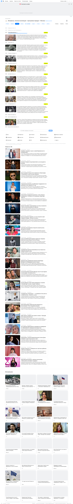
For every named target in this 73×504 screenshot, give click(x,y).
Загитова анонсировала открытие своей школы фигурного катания (32, 228)
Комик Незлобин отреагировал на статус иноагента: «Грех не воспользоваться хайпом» (34, 206)
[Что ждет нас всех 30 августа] (28, 477)
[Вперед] (71, 4)
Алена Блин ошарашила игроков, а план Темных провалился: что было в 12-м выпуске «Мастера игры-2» (33, 196)
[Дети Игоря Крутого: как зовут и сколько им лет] (60, 446)
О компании (4, 503)
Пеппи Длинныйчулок (12, 32)
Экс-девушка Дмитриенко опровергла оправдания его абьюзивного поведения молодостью (33, 327)
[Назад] (69, 4)
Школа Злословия (11, 114)
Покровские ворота (11, 63)
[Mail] (1, 1)
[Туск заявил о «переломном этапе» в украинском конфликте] (44, 493)
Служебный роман (11, 83)
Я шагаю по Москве (11, 53)
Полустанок (10, 42)
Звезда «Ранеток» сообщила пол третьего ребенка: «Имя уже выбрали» (33, 349)
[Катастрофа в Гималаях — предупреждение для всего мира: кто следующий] (12, 382)
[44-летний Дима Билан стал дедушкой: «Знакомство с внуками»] (12, 430)
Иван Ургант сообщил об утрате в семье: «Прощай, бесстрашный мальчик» (33, 316)
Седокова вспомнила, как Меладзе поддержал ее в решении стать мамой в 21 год (33, 184)
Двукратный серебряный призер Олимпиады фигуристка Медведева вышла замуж (32, 261)
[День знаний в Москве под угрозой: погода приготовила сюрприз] (44, 446)
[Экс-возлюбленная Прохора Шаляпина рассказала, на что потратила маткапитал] (12, 398)
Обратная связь (69, 503)
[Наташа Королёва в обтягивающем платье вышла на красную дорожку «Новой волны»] (44, 398)
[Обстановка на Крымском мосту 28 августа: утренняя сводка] (28, 414)
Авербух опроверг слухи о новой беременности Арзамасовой (33, 151)
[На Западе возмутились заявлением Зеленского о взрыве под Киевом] (60, 398)
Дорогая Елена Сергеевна (13, 126)
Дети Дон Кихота (11, 73)
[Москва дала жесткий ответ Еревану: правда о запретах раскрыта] (60, 382)
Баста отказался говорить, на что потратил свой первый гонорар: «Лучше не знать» (33, 217)
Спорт (67, 23)
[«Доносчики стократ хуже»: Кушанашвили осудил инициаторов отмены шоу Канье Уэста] (44, 462)
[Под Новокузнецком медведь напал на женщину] (12, 446)
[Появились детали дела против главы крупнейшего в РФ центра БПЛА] (44, 414)
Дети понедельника (11, 116)
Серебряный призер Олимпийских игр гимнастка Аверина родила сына (33, 250)
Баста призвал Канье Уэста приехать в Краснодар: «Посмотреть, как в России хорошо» (33, 173)
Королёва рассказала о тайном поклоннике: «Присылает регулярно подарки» (32, 360)
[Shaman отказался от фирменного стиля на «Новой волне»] (12, 462)
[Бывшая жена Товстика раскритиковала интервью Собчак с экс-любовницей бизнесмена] (28, 493)
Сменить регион (49, 20)
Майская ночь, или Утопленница (14, 30)
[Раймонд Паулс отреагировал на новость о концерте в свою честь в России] (60, 414)
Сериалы (62, 23)
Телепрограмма (7, 18)
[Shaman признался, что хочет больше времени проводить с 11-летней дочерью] (12, 414)
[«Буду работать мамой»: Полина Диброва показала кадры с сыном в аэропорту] (60, 430)
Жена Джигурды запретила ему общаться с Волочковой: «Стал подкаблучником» (32, 305)
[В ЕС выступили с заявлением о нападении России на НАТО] (12, 477)
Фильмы (56, 23)
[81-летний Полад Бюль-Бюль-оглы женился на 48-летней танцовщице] (28, 430)
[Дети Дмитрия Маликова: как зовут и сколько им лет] (28, 462)
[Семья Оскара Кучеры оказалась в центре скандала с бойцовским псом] (28, 398)
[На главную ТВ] (3, 1)
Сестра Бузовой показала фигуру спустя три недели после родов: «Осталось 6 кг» (34, 272)
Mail (1, 503)
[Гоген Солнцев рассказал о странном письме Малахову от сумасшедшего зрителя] (44, 477)
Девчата (9, 93)
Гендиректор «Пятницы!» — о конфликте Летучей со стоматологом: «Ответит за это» (34, 294)
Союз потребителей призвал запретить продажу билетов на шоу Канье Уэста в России (33, 239)
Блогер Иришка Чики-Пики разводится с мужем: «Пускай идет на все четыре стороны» (33, 283)
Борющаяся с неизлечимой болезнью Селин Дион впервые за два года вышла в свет (33, 338)
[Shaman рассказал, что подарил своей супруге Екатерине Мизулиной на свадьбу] (28, 446)
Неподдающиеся (11, 103)
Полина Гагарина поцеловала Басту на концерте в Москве (33, 162)
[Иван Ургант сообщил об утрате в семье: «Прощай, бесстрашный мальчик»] (44, 430)
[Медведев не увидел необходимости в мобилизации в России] (60, 462)
